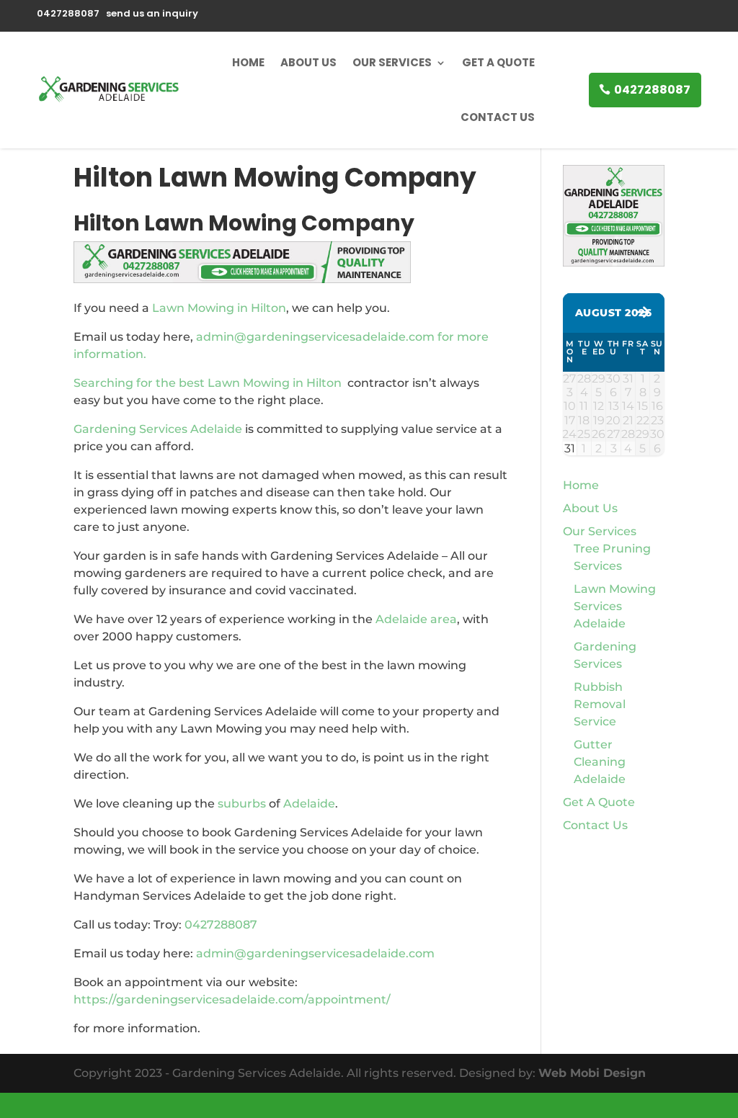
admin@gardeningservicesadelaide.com (315, 953)
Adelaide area (416, 619)
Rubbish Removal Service (600, 704)
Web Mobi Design (592, 1073)
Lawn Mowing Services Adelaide (615, 606)
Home (248, 62)
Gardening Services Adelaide (158, 429)
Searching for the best (141, 383)
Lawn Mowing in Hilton (219, 308)
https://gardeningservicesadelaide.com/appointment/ (232, 999)
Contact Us (498, 117)
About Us (308, 62)
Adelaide (309, 803)
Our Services (392, 62)
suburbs (242, 803)
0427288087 (652, 89)
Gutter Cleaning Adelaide (600, 762)
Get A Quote (498, 62)
